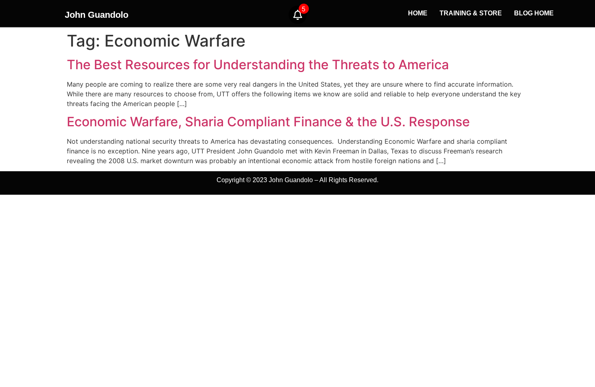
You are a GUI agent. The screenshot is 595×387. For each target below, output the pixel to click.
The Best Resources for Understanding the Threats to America (258, 64)
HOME (417, 13)
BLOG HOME (534, 13)
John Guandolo (96, 15)
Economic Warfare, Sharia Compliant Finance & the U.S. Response (268, 122)
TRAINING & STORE (471, 13)
